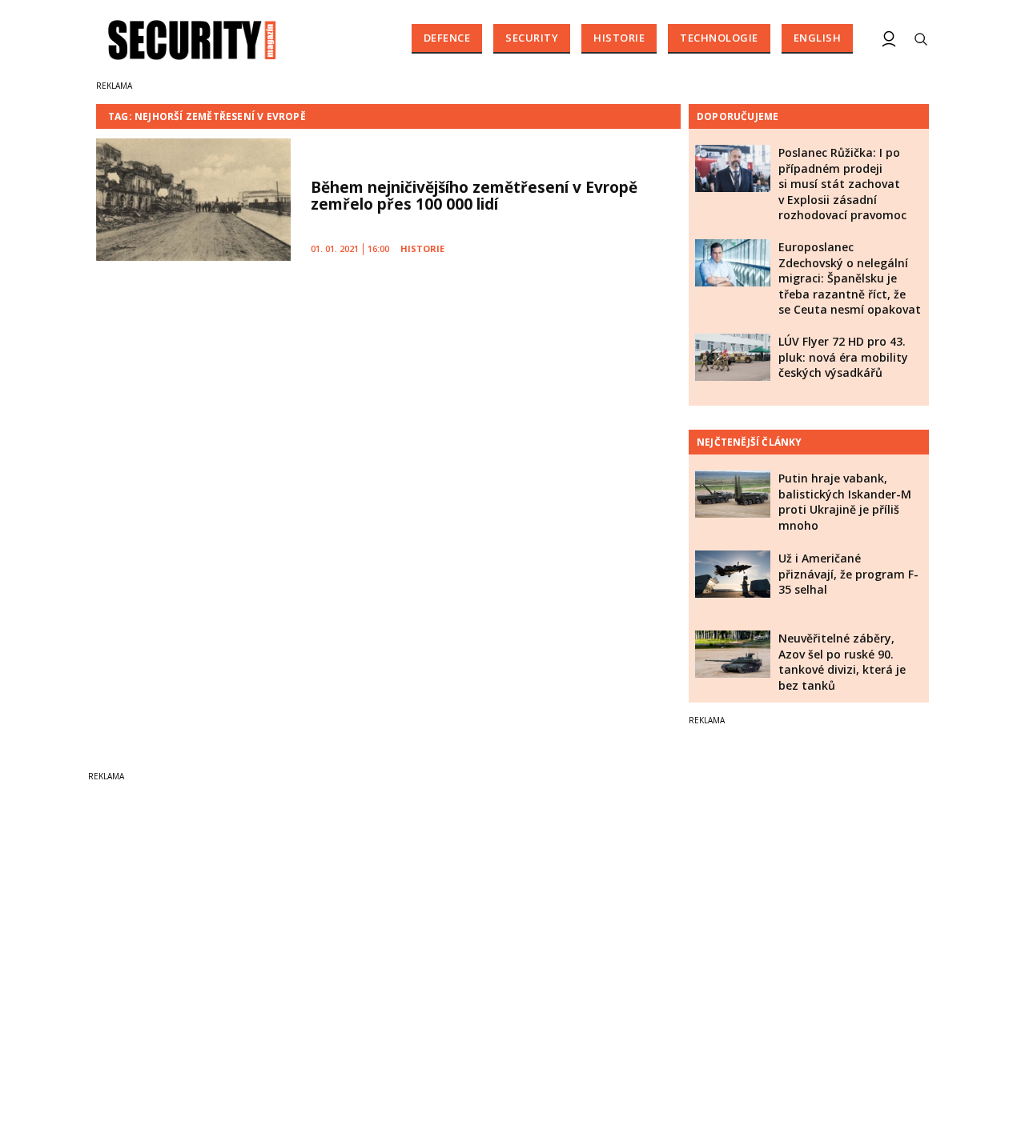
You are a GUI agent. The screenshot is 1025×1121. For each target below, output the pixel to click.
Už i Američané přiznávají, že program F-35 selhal (848, 573)
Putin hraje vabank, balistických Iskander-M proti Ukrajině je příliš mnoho (844, 501)
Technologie (719, 37)
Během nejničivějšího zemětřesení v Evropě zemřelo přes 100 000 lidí (474, 195)
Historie (619, 37)
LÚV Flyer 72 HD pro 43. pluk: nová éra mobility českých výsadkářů (843, 357)
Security (531, 37)
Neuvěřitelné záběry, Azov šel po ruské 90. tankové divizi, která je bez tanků (842, 662)
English (818, 37)
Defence (447, 37)
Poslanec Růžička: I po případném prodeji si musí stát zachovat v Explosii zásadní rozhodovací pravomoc (842, 183)
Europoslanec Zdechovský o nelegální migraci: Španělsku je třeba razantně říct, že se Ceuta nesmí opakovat (849, 278)
